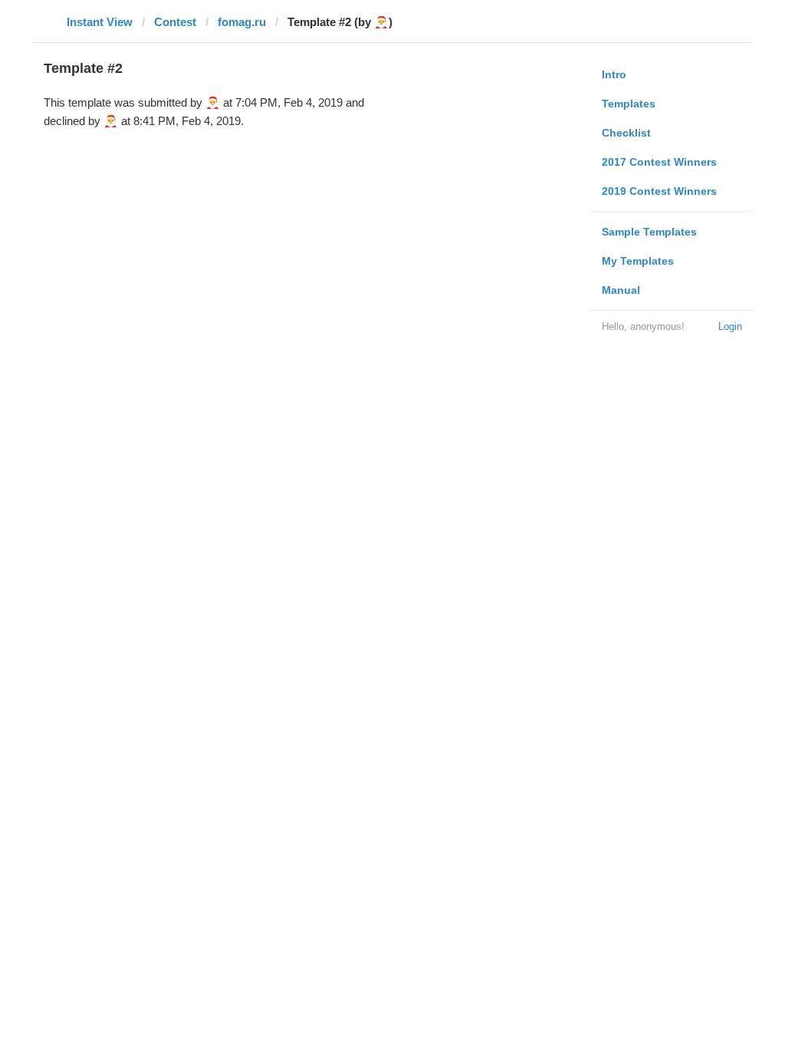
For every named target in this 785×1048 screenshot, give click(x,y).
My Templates (638, 261)
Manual (621, 290)
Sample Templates (649, 232)
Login (730, 326)
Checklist (626, 133)
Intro (614, 74)
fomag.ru (242, 21)
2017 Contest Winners (659, 162)
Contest (175, 21)
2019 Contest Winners (659, 191)
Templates (628, 103)
